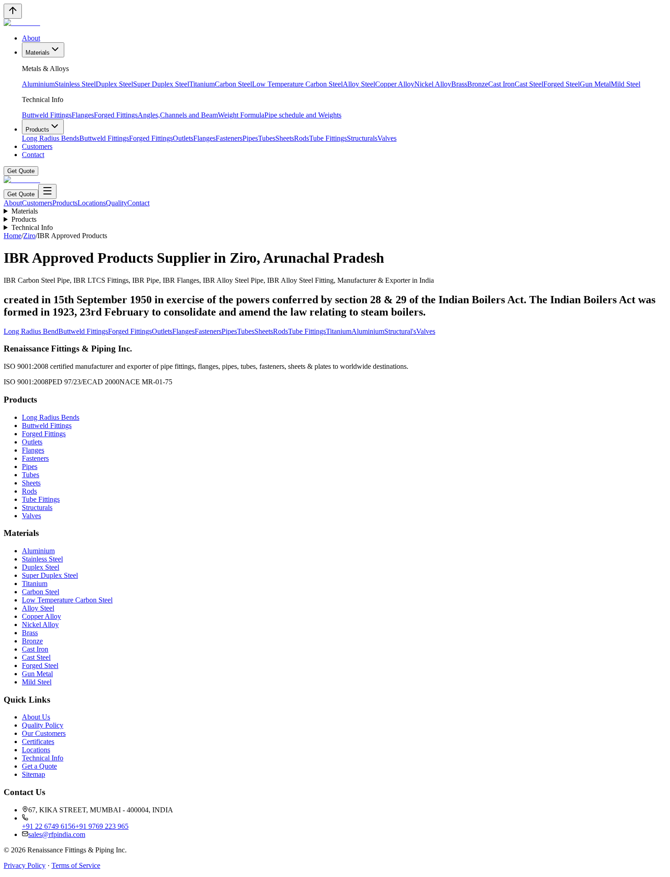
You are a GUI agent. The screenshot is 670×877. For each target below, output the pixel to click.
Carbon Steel (233, 84)
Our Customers (44, 733)
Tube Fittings (328, 138)
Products (37, 129)
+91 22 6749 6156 (48, 826)
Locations (91, 203)
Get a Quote (39, 766)
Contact (33, 154)
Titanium (202, 84)
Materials (38, 52)
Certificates (38, 741)
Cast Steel (529, 84)
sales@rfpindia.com (56, 834)
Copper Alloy (394, 84)
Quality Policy (42, 725)
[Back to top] (13, 11)
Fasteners (229, 138)
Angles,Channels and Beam (178, 115)
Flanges (83, 115)
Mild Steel (625, 84)
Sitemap (33, 774)
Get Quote (21, 171)
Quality (116, 203)
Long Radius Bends (50, 138)
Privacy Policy (25, 865)
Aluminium (38, 84)
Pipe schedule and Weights (302, 115)
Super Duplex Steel (161, 84)
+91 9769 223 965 (102, 826)
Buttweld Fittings (47, 115)
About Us (36, 717)
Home (12, 236)
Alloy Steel (359, 84)
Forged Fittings (116, 115)
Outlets (183, 138)
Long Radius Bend (31, 331)
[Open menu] (47, 191)
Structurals (362, 138)
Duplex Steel (114, 84)
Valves (387, 138)
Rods (301, 138)
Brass (459, 84)
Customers (37, 146)
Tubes (266, 138)
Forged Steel (561, 84)
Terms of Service (76, 865)
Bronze (477, 84)
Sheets (284, 138)
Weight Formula (241, 115)
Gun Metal (595, 84)
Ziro (29, 236)
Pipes (250, 138)
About (31, 38)
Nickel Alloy (432, 84)
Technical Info (32, 227)
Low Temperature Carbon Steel (297, 84)
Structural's (400, 331)
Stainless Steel (75, 84)
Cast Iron (501, 84)
